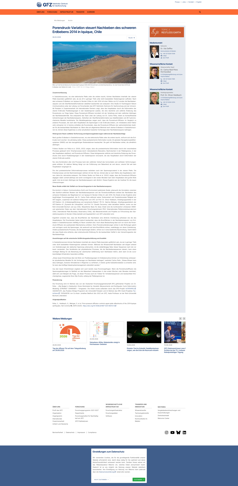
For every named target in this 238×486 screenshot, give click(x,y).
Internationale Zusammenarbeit (58, 420)
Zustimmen (138, 479)
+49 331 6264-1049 (169, 53)
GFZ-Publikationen (81, 421)
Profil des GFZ (58, 410)
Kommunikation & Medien (141, 420)
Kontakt (191, 2)
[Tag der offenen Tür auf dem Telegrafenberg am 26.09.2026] (70, 332)
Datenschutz (70, 432)
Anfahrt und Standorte (60, 424)
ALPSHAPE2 (130, 289)
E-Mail (164, 55)
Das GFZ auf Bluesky (178, 432)
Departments (79, 413)
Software (109, 416)
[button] (59, 62)
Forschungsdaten (112, 413)
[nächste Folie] (184, 318)
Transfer (80, 12)
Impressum (81, 432)
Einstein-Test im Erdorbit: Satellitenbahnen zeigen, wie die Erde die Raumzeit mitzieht (143, 349)
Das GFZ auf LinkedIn (184, 432)
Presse (177, 2)
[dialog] (119, 465)
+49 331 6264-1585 (169, 79)
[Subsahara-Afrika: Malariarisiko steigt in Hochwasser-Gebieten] (107, 329)
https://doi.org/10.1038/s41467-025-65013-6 (99, 306)
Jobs (184, 2)
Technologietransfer (142, 413)
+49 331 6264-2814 (169, 102)
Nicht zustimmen (100, 479)
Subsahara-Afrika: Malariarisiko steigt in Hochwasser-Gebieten (105, 343)
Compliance (92, 432)
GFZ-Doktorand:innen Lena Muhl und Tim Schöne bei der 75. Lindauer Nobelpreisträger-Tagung (179, 350)
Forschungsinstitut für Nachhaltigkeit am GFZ (87, 417)
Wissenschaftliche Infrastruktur (114, 405)
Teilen (130, 38)
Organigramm (57, 416)
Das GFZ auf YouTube (172, 432)
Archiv (70, 20)
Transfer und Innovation (141, 405)
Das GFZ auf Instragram (166, 432)
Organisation (57, 413)
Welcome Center (163, 418)
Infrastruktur (66, 12)
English (198, 2)
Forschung (52, 12)
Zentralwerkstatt (163, 415)
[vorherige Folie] (180, 318)
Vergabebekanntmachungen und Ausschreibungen (169, 411)
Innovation (138, 416)
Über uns (40, 12)
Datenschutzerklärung (106, 472)
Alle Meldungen (59, 20)
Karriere (91, 12)
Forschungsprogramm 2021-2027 (87, 410)
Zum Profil (166, 58)
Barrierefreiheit (58, 432)
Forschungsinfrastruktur (114, 410)
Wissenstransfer (140, 410)
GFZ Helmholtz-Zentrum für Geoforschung (52, 4)
